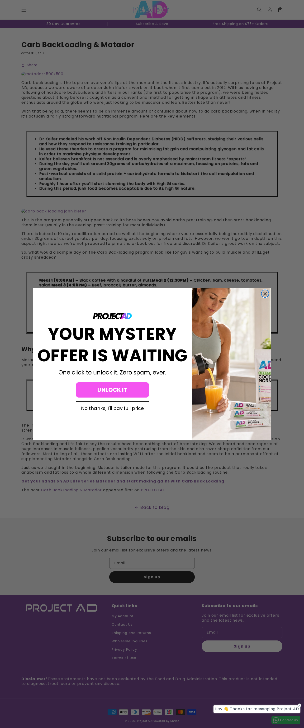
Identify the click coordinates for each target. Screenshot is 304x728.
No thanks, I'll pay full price (112, 408)
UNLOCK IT (112, 390)
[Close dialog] (265, 293)
